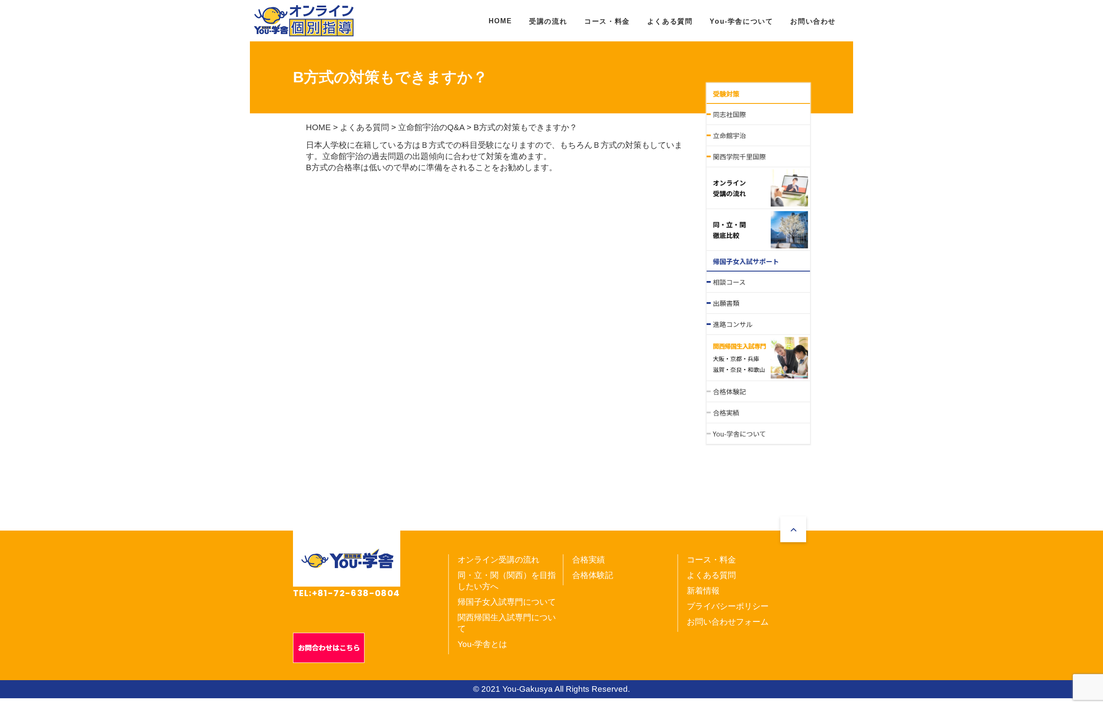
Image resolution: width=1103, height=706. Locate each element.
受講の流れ (548, 21)
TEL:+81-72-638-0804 (346, 593)
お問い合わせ (813, 21)
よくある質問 (670, 21)
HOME (500, 21)
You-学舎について (741, 21)
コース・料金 (607, 21)
